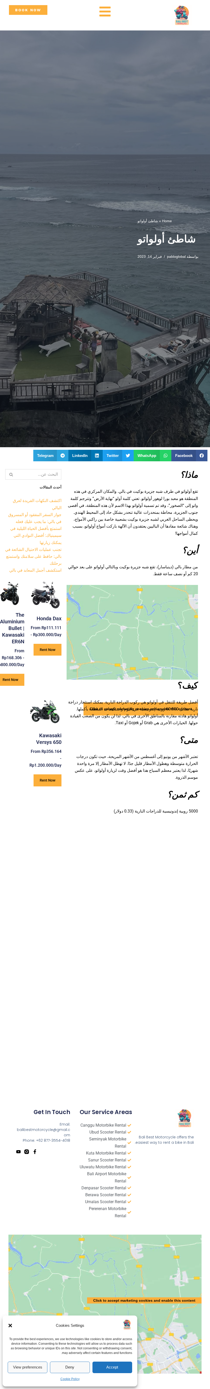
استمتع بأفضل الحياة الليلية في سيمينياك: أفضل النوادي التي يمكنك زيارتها (35, 535)
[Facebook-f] (35, 1151)
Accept (112, 1367)
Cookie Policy (70, 1379)
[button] (10, 1325)
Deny (69, 1367)
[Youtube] (18, 1151)
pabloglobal (176, 256)
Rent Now (47, 650)
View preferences (27, 1367)
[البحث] (11, 474)
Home (167, 221)
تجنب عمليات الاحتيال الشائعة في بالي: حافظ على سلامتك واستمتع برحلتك (33, 556)
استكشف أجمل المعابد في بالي (35, 570)
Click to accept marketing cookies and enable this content (144, 1300)
